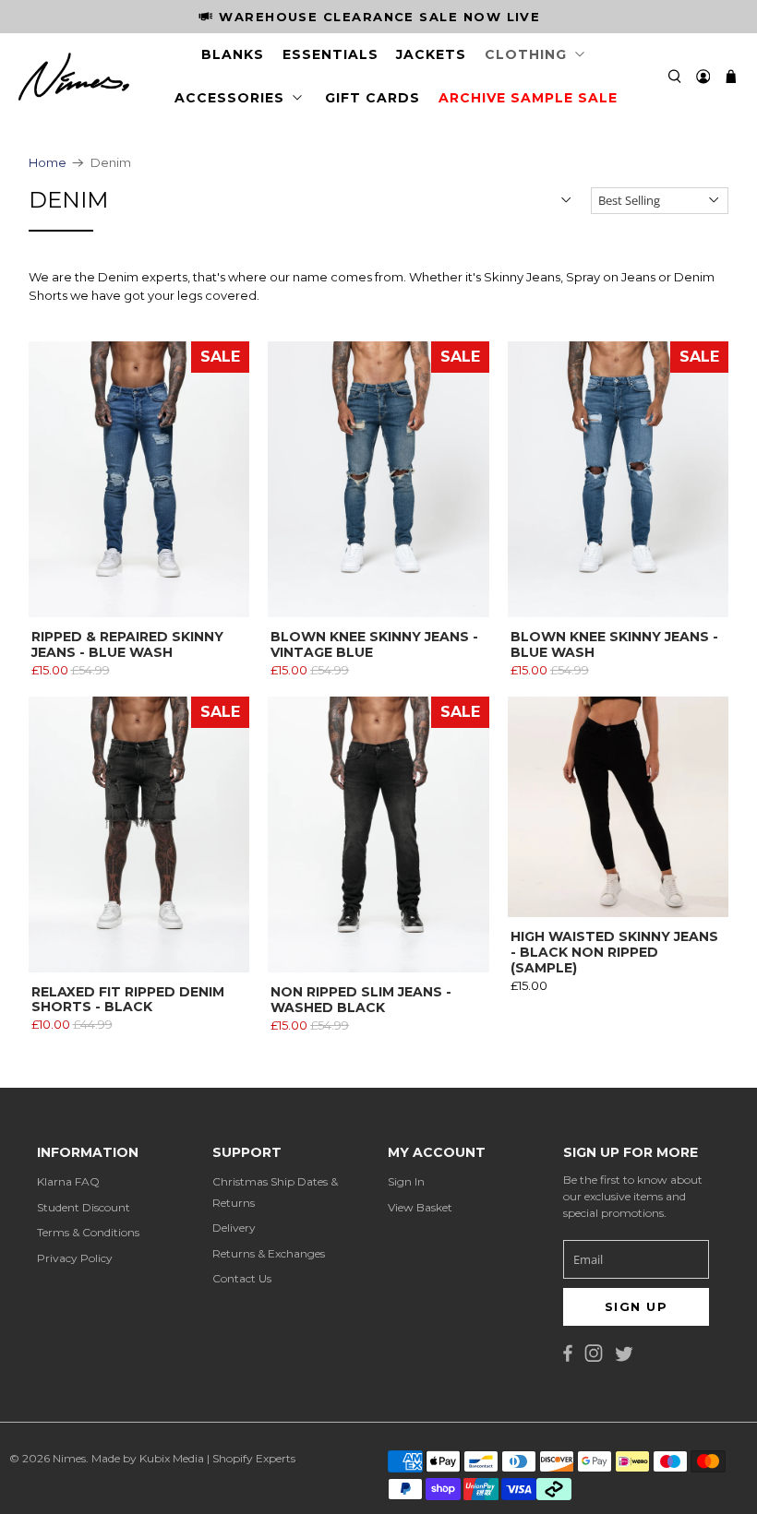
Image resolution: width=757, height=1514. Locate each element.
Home (47, 163)
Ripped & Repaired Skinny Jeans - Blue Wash (127, 644)
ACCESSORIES (229, 97)
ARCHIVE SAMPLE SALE (528, 97)
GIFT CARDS (372, 97)
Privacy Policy (75, 1258)
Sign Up (636, 1306)
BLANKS (232, 54)
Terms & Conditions (88, 1232)
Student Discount (83, 1207)
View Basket (420, 1207)
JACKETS (431, 54)
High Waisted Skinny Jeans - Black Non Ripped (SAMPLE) (614, 951)
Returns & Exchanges (268, 1253)
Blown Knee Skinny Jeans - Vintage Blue (374, 644)
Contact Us (241, 1278)
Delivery (234, 1227)
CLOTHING (526, 54)
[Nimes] (73, 77)
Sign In (406, 1181)
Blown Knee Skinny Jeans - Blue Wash (614, 644)
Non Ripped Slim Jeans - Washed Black (360, 1000)
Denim (110, 163)
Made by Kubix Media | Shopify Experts (193, 1458)
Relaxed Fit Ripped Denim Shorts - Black (127, 1000)
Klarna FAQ (68, 1181)
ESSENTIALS (330, 54)
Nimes (69, 1458)
